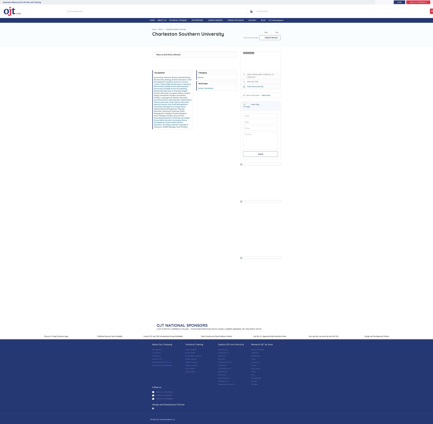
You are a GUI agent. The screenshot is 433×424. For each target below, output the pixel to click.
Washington (255, 356)
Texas (253, 359)
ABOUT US (162, 20)
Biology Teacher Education (176, 80)
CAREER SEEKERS (215, 20)
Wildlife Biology (169, 127)
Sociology (167, 125)
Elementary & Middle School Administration (171, 86)
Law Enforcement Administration (167, 100)
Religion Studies (171, 113)
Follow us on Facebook (164, 392)
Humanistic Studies (168, 95)
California (254, 353)
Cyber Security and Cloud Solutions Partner (216, 336)
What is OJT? (157, 359)
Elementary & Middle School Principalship (170, 89)
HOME (152, 20)
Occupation (159, 73)
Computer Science (173, 82)
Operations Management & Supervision (169, 107)
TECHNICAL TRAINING (178, 20)
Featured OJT (223, 350)
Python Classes (191, 362)
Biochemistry (159, 80)
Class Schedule (191, 350)
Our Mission (156, 353)
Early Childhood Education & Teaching (175, 84)
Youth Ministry (182, 127)
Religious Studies (166, 116)
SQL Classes (190, 368)
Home (154, 29)
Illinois (253, 372)
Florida (253, 365)
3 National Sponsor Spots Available (109, 336)
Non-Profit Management (178, 104)
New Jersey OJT (224, 378)
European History (176, 93)
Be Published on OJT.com (162, 362)
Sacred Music (179, 116)
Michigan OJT (223, 381)
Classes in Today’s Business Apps (56, 336)
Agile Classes (190, 372)
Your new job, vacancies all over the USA (323, 336)
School (160, 29)
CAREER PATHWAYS (235, 20)
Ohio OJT (222, 359)
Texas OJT (222, 356)
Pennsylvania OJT (225, 362)
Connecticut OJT (224, 368)
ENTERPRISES (197, 20)
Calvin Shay (255, 104)
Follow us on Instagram (164, 399)
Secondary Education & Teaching (167, 118)
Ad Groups (203, 83)
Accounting (158, 77)
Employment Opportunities (162, 365)
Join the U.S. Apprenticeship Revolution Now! (270, 336)
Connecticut (255, 362)
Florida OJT (222, 365)
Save (276, 32)
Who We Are (157, 350)
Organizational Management (165, 109)
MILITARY (252, 20)
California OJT (223, 353)
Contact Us (156, 356)
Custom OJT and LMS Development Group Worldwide (163, 336)
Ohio (253, 375)
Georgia (254, 381)
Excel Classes (190, 353)
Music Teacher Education (179, 102)
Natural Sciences (160, 104)
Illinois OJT (222, 375)
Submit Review (271, 37)
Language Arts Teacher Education (174, 98)
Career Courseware (205, 88)
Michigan (254, 384)
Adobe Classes (190, 359)
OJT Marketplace (275, 20)
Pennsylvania (256, 378)
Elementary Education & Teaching (167, 91)
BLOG (263, 20)
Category (202, 73)
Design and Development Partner (377, 336)
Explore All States (257, 350)
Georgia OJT (223, 372)
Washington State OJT (226, 384)
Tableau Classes (191, 365)
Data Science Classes (193, 356)
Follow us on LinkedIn (163, 395)
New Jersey (255, 368)
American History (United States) (177, 77)
